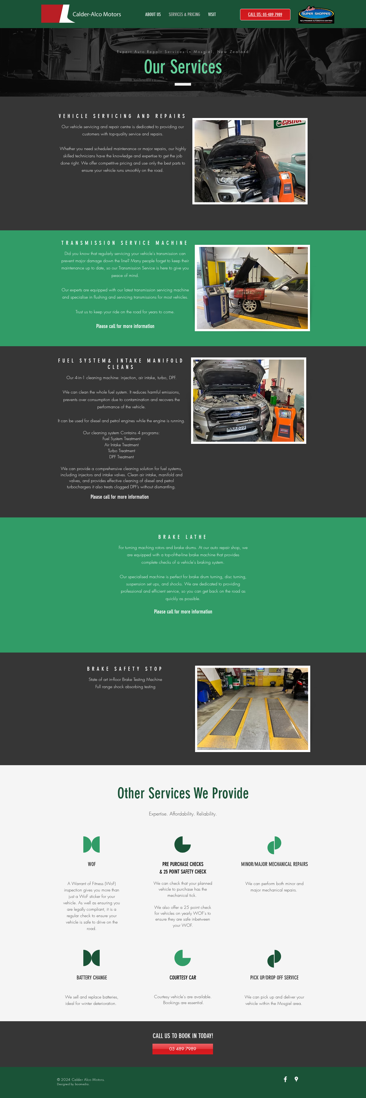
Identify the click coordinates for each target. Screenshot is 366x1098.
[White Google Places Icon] (296, 1079)
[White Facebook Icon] (285, 1079)
